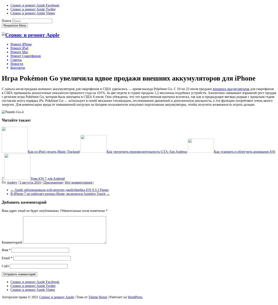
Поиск (6, 21)
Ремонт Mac (19, 52)
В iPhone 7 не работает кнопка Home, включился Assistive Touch (60, 194)
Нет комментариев (79, 182)
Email (7, 258)
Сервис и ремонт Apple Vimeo (32, 13)
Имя (6, 250)
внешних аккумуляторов (231, 89)
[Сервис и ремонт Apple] (31, 35)
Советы (16, 60)
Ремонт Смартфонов (25, 56)
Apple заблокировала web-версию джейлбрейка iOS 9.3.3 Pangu (59, 190)
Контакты (17, 67)
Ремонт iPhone (21, 44)
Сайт (5, 266)
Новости (16, 64)
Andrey (12, 182)
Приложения (53, 182)
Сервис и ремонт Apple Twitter (33, 9)
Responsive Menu (14, 25)
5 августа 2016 (30, 182)
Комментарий (12, 242)
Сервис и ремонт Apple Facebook (34, 5)
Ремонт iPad (19, 48)
